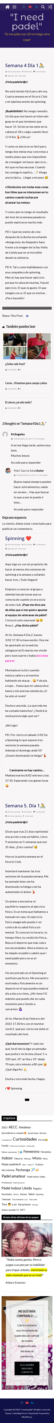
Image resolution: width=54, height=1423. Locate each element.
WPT (22, 1210)
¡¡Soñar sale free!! (15, 364)
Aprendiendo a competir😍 (14, 1133)
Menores (18, 1158)
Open (24, 1165)
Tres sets (33, 1199)
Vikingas (35, 1205)
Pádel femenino (19, 1183)
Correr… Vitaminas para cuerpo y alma (26, 383)
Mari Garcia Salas (14, 72)
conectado (38, 523)
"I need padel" (27, 21)
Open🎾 (31, 1165)
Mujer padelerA (11, 1164)
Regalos (37, 1188)
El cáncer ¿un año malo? (18, 402)
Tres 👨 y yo (9, 1204)
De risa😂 (43, 1139)
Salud (31, 1194)
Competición (7, 1140)
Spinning (10, 76)
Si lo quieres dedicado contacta (27, 1368)
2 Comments (41, 72)
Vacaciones (24, 1204)
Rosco (16, 1194)
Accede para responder (26, 462)
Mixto (36, 1158)
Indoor (7, 1158)
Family (5, 1145)
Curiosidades (25, 1138)
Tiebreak (6, 1199)
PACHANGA (8, 1170)
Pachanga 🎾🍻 (27, 1170)
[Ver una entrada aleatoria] (50, 6)
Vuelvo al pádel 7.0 (10, 1210)
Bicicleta (10, 816)
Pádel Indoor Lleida (17, 1188)
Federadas (31, 1146)
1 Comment (40, 812)
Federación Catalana (17, 1146)
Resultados (7, 1194)
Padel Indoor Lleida (36, 1176)
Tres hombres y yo (20, 1199)
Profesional (7, 1182)
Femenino (31, 1151)
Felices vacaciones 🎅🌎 (12, 1152)
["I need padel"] (7, 6)
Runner (23, 1194)
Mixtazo (27, 1159)
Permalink (40, 439)
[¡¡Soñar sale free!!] (27, 336)
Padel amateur (14, 1176)
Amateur (25, 1127)
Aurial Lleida (33, 1133)
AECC (13, 1127)
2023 (4, 1127)
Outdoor (39, 1164)
